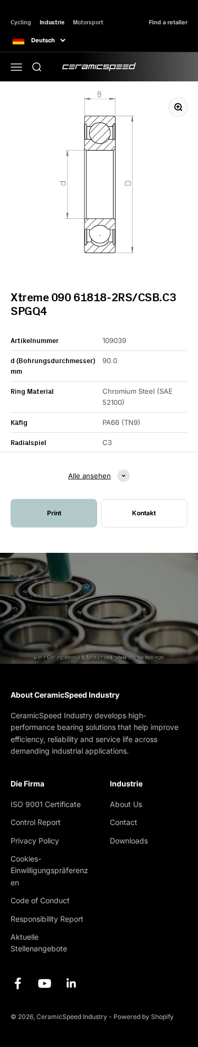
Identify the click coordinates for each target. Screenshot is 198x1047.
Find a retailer (168, 22)
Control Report (36, 822)
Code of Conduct (40, 900)
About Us (126, 804)
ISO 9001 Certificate (46, 804)
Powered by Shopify (144, 1017)
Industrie (52, 22)
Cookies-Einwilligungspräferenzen (49, 870)
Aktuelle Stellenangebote (39, 942)
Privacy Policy (35, 840)
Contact (123, 822)
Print (54, 513)
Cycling (21, 22)
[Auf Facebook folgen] (18, 983)
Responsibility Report (47, 918)
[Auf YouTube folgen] (44, 983)
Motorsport (88, 22)
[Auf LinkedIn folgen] (71, 983)
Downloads (129, 840)
